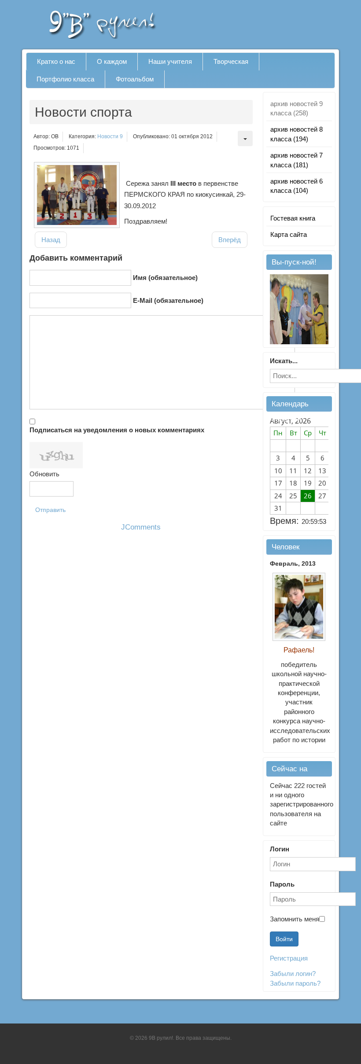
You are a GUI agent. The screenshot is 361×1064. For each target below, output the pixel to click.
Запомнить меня (294, 919)
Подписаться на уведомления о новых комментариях (116, 430)
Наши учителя (170, 61)
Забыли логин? (293, 973)
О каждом (112, 61)
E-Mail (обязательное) (168, 300)
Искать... (284, 360)
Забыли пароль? (295, 983)
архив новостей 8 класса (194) (296, 133)
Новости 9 (110, 136)
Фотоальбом (135, 79)
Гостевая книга (292, 218)
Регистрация (289, 958)
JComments (141, 527)
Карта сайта (288, 234)
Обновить (44, 474)
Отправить (50, 509)
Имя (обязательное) (165, 277)
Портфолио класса (65, 79)
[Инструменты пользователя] (245, 138)
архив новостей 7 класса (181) (296, 159)
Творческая (231, 61)
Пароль (282, 884)
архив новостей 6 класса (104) (296, 185)
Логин (279, 849)
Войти (284, 939)
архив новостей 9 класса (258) (296, 108)
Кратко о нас (56, 61)
